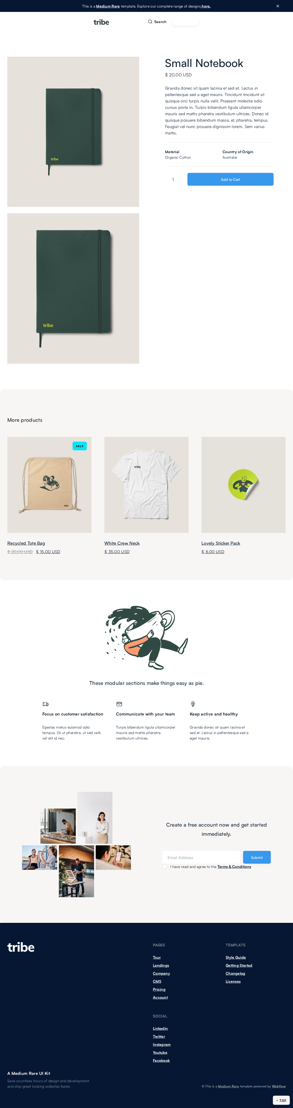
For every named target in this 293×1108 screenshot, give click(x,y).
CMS (157, 981)
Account (160, 997)
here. (206, 5)
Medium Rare (108, 5)
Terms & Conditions (234, 866)
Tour (157, 957)
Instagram (162, 1044)
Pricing (159, 989)
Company (161, 973)
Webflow (279, 1086)
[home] (101, 21)
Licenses (233, 981)
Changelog (235, 973)
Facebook (161, 1060)
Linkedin (160, 1028)
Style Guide (236, 957)
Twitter (159, 1036)
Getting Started (239, 965)
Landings (161, 965)
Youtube (160, 1052)
